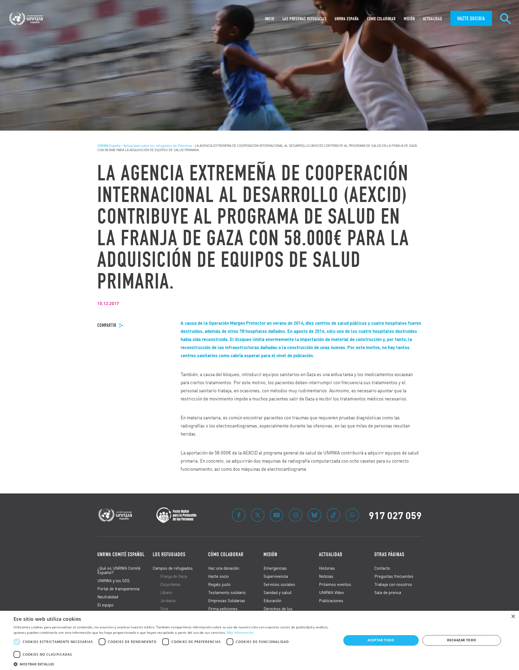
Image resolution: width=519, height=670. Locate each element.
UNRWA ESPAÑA (347, 18)
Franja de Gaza (173, 576)
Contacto (382, 568)
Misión (409, 18)
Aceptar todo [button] (381, 640)
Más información (240, 632)
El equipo (105, 605)
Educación (272, 600)
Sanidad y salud (277, 592)
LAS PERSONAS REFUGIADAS (304, 18)
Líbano (166, 592)
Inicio (269, 18)
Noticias (326, 576)
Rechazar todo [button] (461, 640)
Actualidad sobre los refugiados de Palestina (158, 146)
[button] (173, 663)
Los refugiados (169, 554)
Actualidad (432, 18)
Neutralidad (107, 597)
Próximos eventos (335, 584)
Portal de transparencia (118, 588)
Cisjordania (170, 584)
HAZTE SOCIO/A (471, 18)
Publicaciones (331, 600)
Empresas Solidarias (226, 600)
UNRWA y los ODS (113, 580)
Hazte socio (218, 576)
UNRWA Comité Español (121, 554)
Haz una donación (223, 568)
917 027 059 (395, 515)
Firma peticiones (223, 608)
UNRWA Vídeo (331, 592)
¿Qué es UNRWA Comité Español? (119, 570)
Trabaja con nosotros (393, 584)
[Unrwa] (26, 18)
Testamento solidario (227, 592)
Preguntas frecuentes (393, 576)
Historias (327, 568)
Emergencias (275, 568)
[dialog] (259, 640)
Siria (164, 608)
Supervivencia (276, 576)
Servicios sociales (279, 584)
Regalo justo (219, 584)
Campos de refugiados (173, 568)
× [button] (513, 617)
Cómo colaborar (381, 18)
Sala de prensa (387, 592)
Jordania (167, 600)
